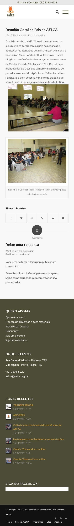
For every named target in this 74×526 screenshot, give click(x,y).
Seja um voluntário (16, 340)
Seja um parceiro (15, 335)
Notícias (28, 35)
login (33, 261)
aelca (42, 35)
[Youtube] (60, 518)
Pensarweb (45, 509)
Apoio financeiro (15, 317)
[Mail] (65, 518)
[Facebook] (55, 518)
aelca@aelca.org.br (17, 376)
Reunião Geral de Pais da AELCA (32, 29)
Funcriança (12, 330)
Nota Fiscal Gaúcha (17, 326)
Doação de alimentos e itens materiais (28, 321)
